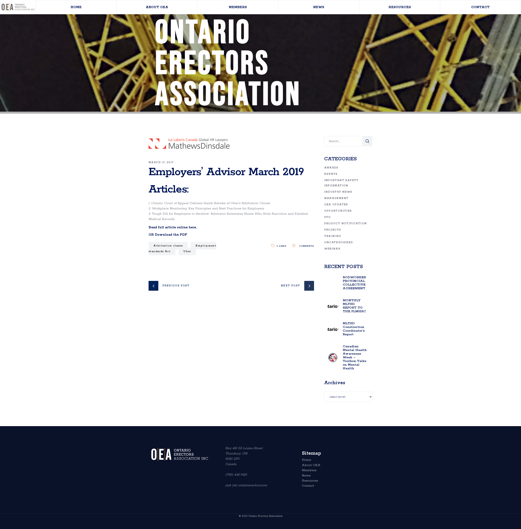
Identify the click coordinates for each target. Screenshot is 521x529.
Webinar (332, 248)
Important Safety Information (341, 183)
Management (336, 198)
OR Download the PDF (168, 235)
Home (306, 460)
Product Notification (345, 223)
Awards (331, 167)
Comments (306, 246)
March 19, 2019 (161, 162)
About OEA (311, 465)
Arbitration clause (168, 245)
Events (331, 174)
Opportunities (338, 210)
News (306, 476)
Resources (310, 481)
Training (332, 236)
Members (309, 470)
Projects (332, 229)
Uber (187, 251)
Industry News (338, 192)
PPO (327, 217)
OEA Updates (336, 204)
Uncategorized (338, 242)
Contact (308, 486)
